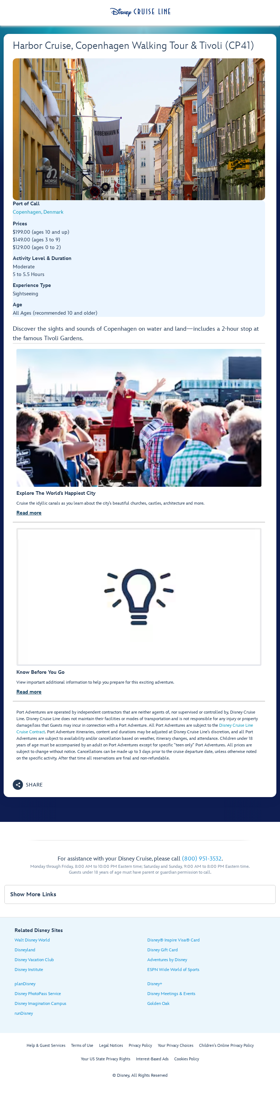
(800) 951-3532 (202, 858)
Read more (29, 513)
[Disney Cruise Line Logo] (140, 12)
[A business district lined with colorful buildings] (139, 129)
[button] (28, 785)
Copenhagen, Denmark (38, 212)
